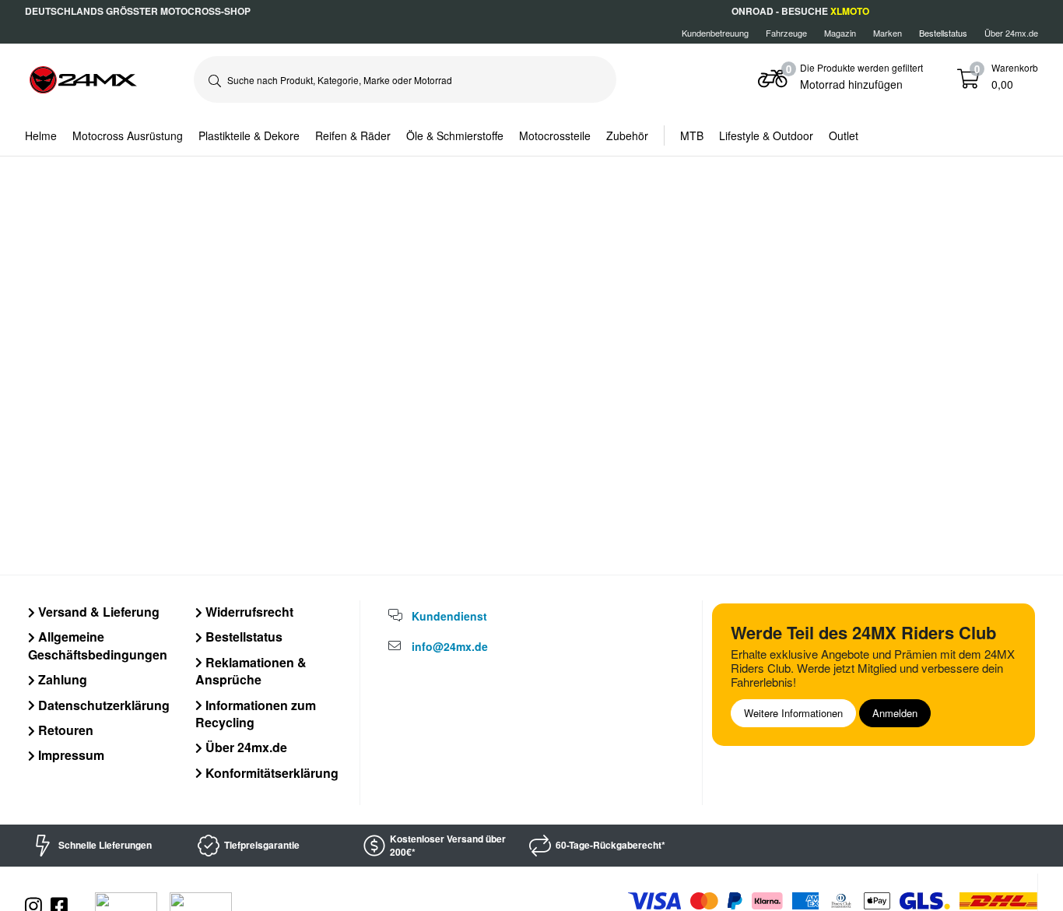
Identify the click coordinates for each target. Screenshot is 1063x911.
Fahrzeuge (786, 33)
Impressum (69, 755)
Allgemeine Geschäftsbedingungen (97, 645)
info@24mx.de (450, 646)
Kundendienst (449, 616)
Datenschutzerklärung (102, 705)
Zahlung (61, 679)
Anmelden (894, 712)
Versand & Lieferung (97, 612)
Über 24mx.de (1011, 33)
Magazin (840, 33)
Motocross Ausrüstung (127, 135)
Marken (887, 33)
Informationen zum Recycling (255, 713)
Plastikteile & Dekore (249, 135)
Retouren (64, 730)
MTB (691, 135)
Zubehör (627, 135)
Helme (41, 135)
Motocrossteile (555, 135)
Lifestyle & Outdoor (766, 135)
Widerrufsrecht (247, 612)
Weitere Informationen (793, 712)
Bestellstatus (242, 636)
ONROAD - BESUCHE (800, 11)
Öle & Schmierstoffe (454, 135)
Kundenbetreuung (715, 33)
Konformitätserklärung (270, 773)
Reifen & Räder (353, 135)
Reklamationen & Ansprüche (251, 670)
